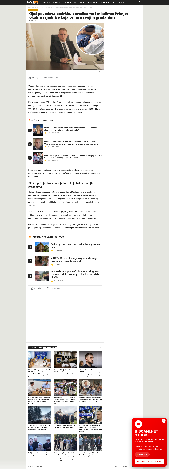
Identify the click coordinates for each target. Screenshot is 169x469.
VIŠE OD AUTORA (50, 347)
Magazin (91, 2)
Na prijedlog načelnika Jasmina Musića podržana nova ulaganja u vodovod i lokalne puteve (90, 400)
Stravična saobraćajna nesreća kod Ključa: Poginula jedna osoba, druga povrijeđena (39, 427)
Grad (45, 2)
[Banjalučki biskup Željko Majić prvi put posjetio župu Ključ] (65, 415)
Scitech (103, 2)
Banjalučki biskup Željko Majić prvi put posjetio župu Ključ (64, 426)
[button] (139, 2)
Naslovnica (31, 7)
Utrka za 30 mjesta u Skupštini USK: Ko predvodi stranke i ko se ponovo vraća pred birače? (65, 372)
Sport (66, 2)
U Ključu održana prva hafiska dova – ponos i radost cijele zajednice (39, 455)
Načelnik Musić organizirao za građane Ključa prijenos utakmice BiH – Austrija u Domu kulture (90, 428)
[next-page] (101, 347)
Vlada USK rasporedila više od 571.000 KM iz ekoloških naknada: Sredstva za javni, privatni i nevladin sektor (39, 373)
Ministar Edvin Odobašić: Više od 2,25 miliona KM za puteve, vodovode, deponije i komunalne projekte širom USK (90, 373)
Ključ (42, 7)
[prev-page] (98, 347)
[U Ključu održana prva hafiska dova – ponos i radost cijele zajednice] (39, 442)
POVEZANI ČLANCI (36, 347)
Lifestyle (78, 2)
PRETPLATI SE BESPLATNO (149, 461)
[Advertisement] (65, 317)
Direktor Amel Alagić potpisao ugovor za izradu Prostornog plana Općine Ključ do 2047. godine (39, 400)
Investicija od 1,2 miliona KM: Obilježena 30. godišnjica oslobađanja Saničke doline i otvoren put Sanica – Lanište (89, 456)
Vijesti (55, 2)
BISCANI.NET (116, 466)
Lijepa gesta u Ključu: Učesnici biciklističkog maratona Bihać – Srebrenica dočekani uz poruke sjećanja (65, 400)
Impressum (117, 2)
